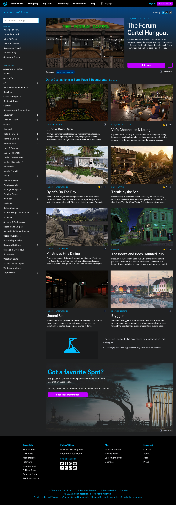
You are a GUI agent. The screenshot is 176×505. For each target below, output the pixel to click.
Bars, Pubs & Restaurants (20, 12)
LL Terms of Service (86, 490)
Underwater (9, 254)
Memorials (8, 166)
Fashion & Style (10, 119)
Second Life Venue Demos (16, 231)
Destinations (29, 466)
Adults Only (9, 272)
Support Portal (30, 474)
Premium (7, 199)
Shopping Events (11, 57)
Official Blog (29, 470)
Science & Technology (14, 222)
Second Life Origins (13, 227)
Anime (6, 73)
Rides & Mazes (10, 208)
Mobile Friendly (11, 171)
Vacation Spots (10, 259)
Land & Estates (10, 148)
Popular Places (10, 194)
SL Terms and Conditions (60, 490)
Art (4, 83)
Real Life (7, 203)
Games (6, 124)
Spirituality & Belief (12, 240)
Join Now (146, 65)
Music (6, 175)
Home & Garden (11, 139)
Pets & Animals (10, 185)
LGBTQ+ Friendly (11, 153)
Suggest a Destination (68, 394)
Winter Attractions (12, 268)
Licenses (109, 462)
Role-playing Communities (16, 212)
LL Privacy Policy (108, 490)
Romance (8, 217)
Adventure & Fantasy (13, 69)
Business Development (72, 449)
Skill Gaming (9, 52)
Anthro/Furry (9, 78)
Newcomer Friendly (12, 48)
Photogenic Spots (12, 189)
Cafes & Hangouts (12, 96)
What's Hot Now (11, 30)
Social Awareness (11, 236)
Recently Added (11, 34)
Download (28, 453)
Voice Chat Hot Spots (13, 263)
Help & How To (10, 134)
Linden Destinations (13, 157)
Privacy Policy (112, 453)
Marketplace (29, 457)
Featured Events (11, 43)
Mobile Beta (29, 449)
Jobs (145, 457)
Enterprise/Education (71, 453)
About (146, 453)
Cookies (124, 490)
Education (8, 115)
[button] (17, 4)
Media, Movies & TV (13, 162)
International (9, 143)
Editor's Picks (10, 39)
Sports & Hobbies (11, 245)
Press (146, 462)
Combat (7, 105)
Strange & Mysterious (13, 250)
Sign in (152, 3)
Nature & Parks (10, 180)
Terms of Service (113, 449)
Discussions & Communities (16, 110)
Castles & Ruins (11, 101)
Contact (147, 449)
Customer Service (114, 457)
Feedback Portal (31, 478)
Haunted (7, 129)
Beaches (7, 92)
